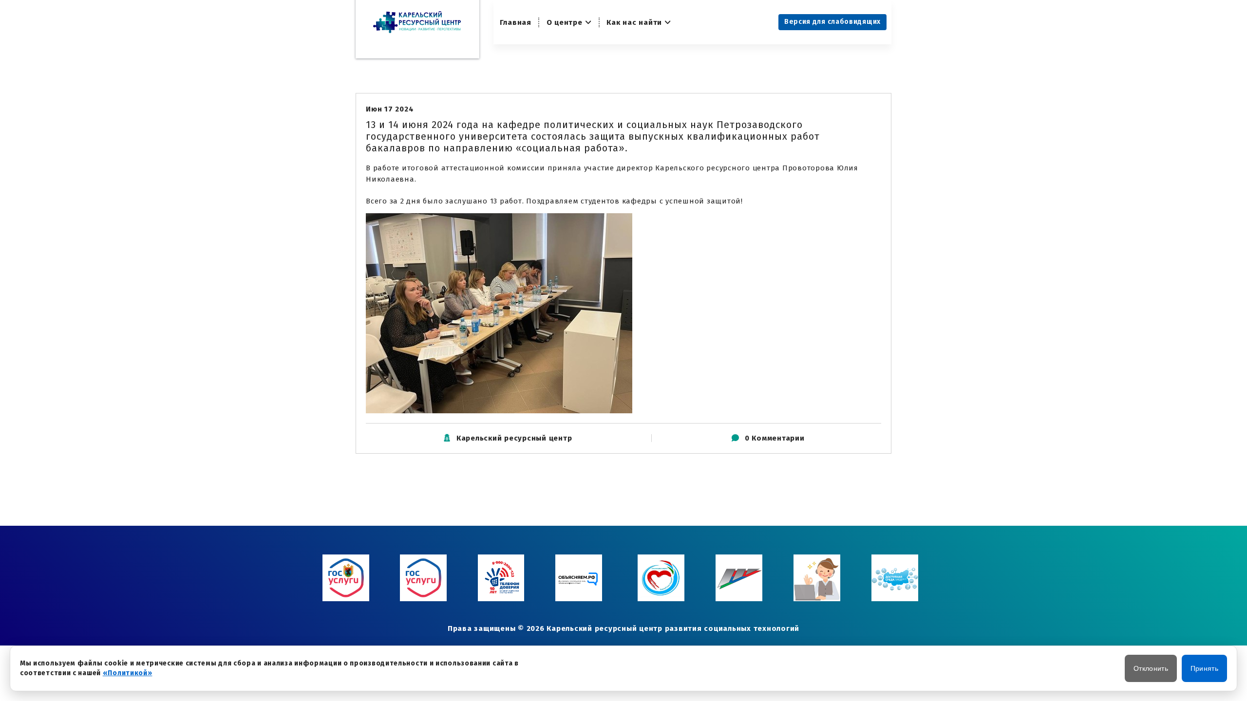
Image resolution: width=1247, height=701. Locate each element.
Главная (515, 22)
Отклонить (1151, 668)
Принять (1204, 668)
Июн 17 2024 (390, 109)
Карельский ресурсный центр (514, 438)
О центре (565, 22)
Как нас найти (634, 22)
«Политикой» (127, 673)
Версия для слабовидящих (832, 22)
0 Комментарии (775, 438)
